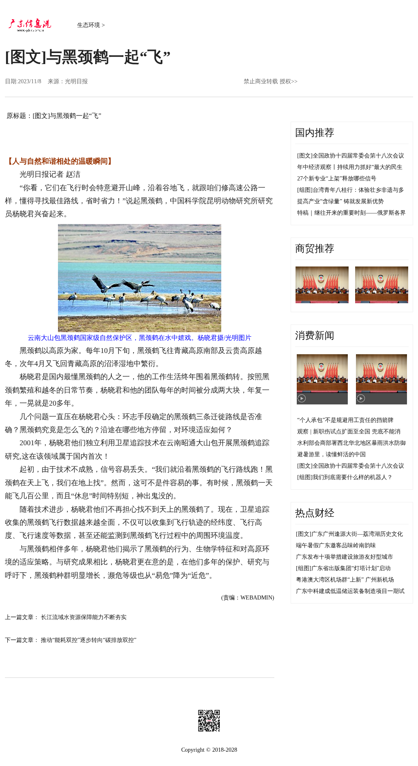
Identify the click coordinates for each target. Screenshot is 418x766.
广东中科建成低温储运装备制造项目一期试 (350, 591)
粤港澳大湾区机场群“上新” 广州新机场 (345, 580)
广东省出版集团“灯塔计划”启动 (351, 568)
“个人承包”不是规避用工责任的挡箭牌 (345, 420)
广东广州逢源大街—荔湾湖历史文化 (357, 534)
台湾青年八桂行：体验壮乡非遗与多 (358, 190)
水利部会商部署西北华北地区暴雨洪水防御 (351, 443)
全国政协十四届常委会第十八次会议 (358, 156)
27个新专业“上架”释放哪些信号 (336, 178)
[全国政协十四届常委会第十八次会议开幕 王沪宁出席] (322, 284)
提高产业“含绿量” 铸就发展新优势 (340, 201)
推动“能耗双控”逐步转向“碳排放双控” (88, 640)
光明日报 (76, 81)
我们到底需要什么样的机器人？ (353, 477)
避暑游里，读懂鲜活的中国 (331, 454)
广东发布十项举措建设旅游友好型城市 (344, 557)
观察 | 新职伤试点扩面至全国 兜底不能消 (348, 432)
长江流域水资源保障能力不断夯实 (84, 617)
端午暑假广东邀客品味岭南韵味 (336, 545)
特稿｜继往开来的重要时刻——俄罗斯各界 (351, 213)
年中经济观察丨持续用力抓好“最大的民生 (349, 167)
